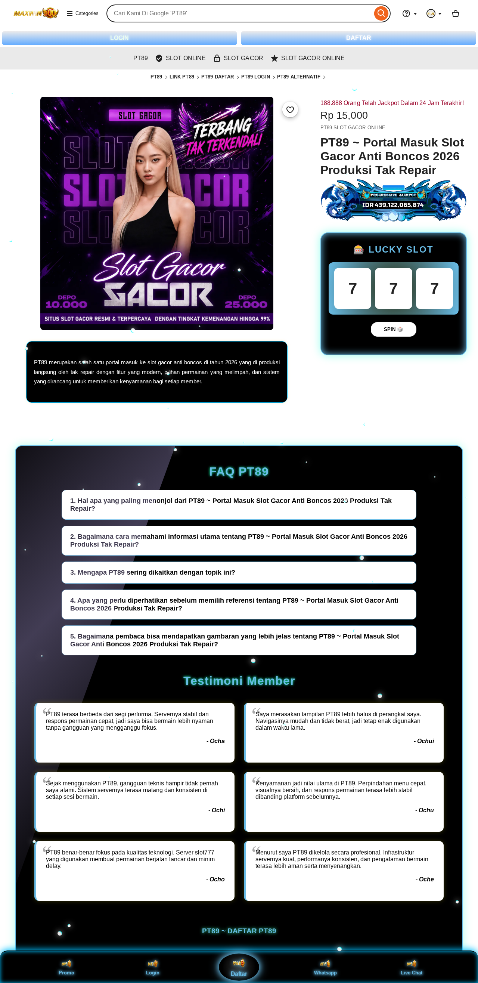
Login (152, 973)
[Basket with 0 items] (456, 13)
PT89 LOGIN (255, 77)
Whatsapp (325, 973)
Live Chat (411, 973)
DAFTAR (358, 38)
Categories (87, 13)
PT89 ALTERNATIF (298, 77)
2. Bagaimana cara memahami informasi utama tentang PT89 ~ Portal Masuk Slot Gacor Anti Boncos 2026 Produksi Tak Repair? (238, 540)
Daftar (239, 974)
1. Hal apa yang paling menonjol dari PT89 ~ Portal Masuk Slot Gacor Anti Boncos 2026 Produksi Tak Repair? (231, 504)
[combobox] (239, 13)
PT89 (156, 77)
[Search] (381, 13)
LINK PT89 (182, 77)
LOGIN (119, 38)
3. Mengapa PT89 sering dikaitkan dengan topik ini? (152, 572)
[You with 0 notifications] (434, 13)
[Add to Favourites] (290, 109)
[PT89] (36, 18)
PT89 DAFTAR (217, 77)
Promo (66, 973)
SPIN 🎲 (393, 329)
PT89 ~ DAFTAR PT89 (239, 931)
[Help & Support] (409, 13)
